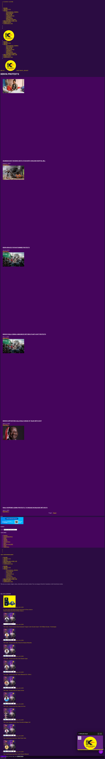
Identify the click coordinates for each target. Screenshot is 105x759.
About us (7, 9)
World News (11, 19)
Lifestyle (10, 15)
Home (5, 8)
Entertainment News (8, 536)
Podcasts (7, 22)
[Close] (101, 734)
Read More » (6, 165)
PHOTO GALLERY (8, 544)
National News (12, 12)
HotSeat (9, 18)
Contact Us (8, 23)
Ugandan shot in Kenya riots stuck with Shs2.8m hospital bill (24, 161)
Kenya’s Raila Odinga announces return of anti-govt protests (24, 334)
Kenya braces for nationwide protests (16, 247)
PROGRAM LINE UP (10, 21)
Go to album (6, 593)
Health (9, 14)
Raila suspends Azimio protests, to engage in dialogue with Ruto (25, 507)
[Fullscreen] (98, 734)
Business (9, 13)
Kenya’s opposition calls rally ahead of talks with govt (22, 421)
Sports (9, 17)
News (5, 10)
